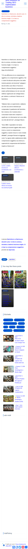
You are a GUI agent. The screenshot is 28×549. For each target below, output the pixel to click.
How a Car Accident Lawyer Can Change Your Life (20, 341)
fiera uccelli (20, 327)
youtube (16, 330)
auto (5, 327)
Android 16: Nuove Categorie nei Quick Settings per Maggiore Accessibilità (19, 350)
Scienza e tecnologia (9, 323)
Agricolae (12, 250)
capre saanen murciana (18, 408)
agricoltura (5, 11)
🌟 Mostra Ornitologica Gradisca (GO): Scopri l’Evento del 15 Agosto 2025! (19, 400)
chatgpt (12, 327)
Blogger (6, 320)
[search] (25, 3)
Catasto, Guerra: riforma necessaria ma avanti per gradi (7, 185)
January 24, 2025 (20, 346)
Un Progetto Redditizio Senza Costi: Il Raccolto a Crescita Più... (20, 282)
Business (17, 320)
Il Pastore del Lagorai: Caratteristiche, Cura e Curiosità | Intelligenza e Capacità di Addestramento (19, 390)
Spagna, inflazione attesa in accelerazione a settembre (19, 168)
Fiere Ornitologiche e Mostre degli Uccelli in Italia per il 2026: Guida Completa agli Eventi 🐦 (20, 370)
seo (5, 330)
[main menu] (3, 3)
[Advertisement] (14, 45)
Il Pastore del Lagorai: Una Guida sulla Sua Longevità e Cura (19, 361)
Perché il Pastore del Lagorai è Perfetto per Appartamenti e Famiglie (19, 381)
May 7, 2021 (19, 405)
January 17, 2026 (20, 366)
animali (20, 323)
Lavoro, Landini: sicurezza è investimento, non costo (6, 168)
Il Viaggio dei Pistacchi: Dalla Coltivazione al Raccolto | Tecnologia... (7, 281)
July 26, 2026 (19, 386)
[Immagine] (8, 338)
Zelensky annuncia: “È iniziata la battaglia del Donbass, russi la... (7, 300)
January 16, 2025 (20, 396)
